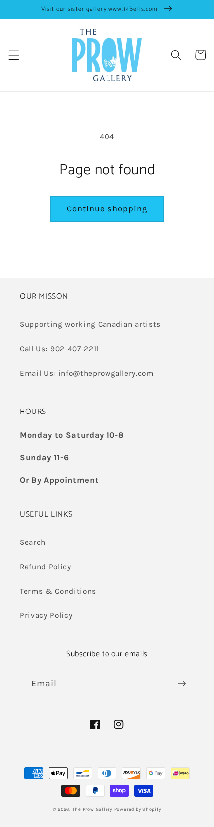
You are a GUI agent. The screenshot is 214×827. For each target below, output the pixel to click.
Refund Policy (45, 566)
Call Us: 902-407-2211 (59, 348)
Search (33, 542)
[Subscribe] (182, 684)
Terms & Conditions (58, 591)
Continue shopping (107, 208)
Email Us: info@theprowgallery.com (87, 373)
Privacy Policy (46, 615)
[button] (13, 55)
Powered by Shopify (137, 809)
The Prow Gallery (92, 809)
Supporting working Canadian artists (90, 324)
